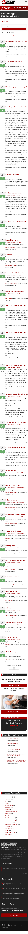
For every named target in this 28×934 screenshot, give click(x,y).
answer (2, 45)
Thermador (18, 396)
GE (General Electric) (20, 472)
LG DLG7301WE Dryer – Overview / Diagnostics (13, 893)
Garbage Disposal (9, 805)
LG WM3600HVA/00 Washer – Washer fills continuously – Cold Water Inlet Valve (12, 897)
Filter (3, 32)
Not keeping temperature (13, 193)
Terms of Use (21, 925)
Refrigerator (8, 813)
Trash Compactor (9, 822)
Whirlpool (18, 195)
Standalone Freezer (10, 43)
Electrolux (18, 109)
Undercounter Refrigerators (11, 824)
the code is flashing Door (12, 738)
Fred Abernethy (8, 298)
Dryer (6, 801)
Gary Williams (8, 629)
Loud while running (11, 240)
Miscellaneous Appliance (11, 811)
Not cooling (9, 255)
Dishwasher (8, 799)
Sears (17, 335)
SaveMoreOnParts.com (14, 723)
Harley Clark (8, 538)
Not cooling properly (12, 577)
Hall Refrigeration (9, 477)
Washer (7, 830)
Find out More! (14, 915)
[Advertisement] (14, 778)
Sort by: (10, 32)
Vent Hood (7, 826)
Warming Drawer (9, 828)
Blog (5, 925)
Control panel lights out (13, 531)
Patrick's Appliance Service (11, 247)
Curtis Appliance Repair (10, 265)
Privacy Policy (5, 927)
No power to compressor (13, 61)
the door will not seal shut (14, 622)
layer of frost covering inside (15, 515)
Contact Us (13, 925)
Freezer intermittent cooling (14, 273)
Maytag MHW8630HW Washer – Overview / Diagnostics (12, 884)
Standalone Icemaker (10, 817)
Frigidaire (18, 177)
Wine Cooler (8, 834)
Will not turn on (10, 471)
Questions (5, 21)
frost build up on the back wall (15, 222)
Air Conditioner (8, 797)
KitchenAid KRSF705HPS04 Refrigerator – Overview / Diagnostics (14, 889)
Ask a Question (14, 35)
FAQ (9, 925)
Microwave (7, 809)
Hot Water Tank (8, 807)
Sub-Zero (18, 63)
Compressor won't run (12, 175)
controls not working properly (15, 560)
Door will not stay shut (13, 485)
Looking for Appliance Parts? (10, 717)
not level (8, 608)
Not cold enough (11, 637)
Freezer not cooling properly (15, 291)
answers (2, 110)
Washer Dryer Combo (10, 832)
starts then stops (11, 591)
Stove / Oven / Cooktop (10, 820)
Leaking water (10, 546)
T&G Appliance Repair (10, 584)
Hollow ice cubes (11, 500)
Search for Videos (14, 712)
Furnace (7, 803)
